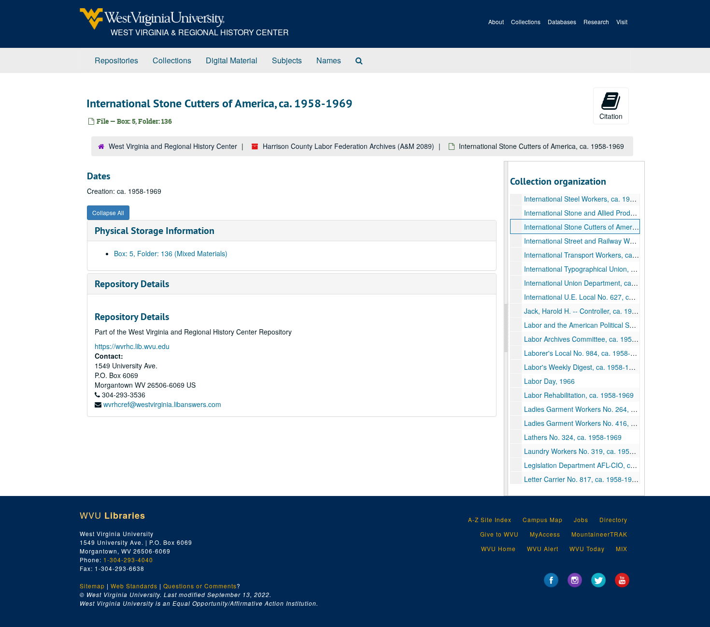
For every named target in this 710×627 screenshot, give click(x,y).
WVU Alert (542, 548)
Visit (621, 21)
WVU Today (587, 548)
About (496, 21)
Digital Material (231, 60)
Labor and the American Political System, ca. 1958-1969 (610, 325)
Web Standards (134, 586)
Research (596, 21)
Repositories (116, 60)
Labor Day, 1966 (549, 381)
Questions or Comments (200, 586)
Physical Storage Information (154, 230)
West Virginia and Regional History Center (173, 146)
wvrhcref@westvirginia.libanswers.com (162, 404)
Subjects (287, 60)
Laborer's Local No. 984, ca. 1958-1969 (585, 353)
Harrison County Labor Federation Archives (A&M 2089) (348, 146)
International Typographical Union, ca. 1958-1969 (599, 269)
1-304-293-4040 (128, 559)
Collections (525, 21)
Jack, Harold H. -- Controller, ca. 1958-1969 (590, 311)
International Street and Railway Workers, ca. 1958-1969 (610, 241)
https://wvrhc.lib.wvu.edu (132, 346)
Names (328, 60)
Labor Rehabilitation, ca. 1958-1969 (579, 395)
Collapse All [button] (108, 212)
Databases (562, 21)
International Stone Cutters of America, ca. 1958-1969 (606, 227)
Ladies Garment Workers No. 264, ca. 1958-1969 (599, 409)
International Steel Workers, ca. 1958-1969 (589, 199)
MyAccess (545, 534)
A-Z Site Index (489, 519)
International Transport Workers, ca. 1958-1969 (596, 255)
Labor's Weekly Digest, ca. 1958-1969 (582, 367)
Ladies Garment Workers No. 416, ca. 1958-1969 (599, 423)
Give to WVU (499, 534)
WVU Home (498, 548)
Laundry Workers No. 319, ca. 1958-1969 (587, 451)
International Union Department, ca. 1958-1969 (596, 283)
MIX (621, 548)
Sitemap (92, 586)
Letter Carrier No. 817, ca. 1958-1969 (581, 479)
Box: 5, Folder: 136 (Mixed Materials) (170, 253)
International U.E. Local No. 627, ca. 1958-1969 (597, 297)
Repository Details (132, 283)
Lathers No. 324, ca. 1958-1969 (573, 437)
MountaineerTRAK (599, 534)
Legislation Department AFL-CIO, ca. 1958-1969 (597, 465)
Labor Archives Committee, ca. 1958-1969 (588, 339)
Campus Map (543, 519)
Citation (611, 116)
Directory (613, 519)
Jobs (581, 519)
